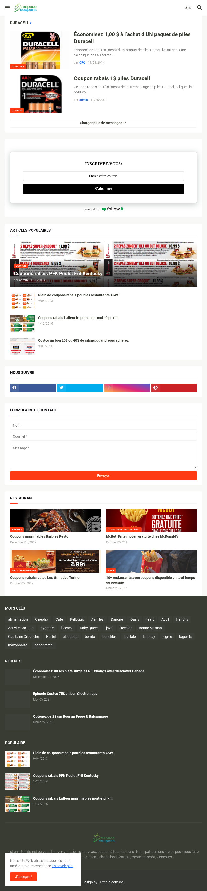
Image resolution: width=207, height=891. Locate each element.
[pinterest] (174, 388)
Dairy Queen (89, 628)
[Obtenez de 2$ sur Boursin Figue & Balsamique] (17, 722)
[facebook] (33, 388)
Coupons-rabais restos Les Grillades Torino (45, 578)
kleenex (66, 628)
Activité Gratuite (20, 628)
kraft (150, 619)
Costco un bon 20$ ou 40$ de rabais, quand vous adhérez (83, 340)
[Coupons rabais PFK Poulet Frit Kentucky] (17, 781)
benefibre (109, 636)
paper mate (44, 645)
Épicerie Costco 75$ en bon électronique (65, 694)
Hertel (51, 636)
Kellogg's (77, 619)
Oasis (134, 619)
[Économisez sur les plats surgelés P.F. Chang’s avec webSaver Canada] (17, 677)
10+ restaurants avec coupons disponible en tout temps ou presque (150, 580)
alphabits (70, 636)
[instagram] (127, 388)
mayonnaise (17, 645)
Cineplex (41, 619)
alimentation (18, 619)
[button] (7, 8)
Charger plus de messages (101, 123)
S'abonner (103, 188)
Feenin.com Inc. (112, 882)
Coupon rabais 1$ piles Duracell (112, 78)
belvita (90, 636)
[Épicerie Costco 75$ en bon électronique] (17, 699)
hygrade (47, 628)
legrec (167, 636)
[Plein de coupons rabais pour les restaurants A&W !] (22, 301)
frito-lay (149, 636)
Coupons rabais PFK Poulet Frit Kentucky (66, 776)
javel (109, 628)
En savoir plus (62, 866)
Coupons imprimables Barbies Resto (39, 536)
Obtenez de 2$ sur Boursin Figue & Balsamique (70, 716)
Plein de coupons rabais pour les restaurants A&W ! (79, 295)
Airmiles (97, 619)
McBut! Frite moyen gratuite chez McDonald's (142, 536)
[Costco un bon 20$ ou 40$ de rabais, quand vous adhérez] (22, 346)
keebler (126, 628)
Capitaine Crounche (23, 636)
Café (59, 619)
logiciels (185, 636)
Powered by (91, 209)
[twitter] (80, 388)
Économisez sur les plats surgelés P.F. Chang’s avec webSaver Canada (88, 671)
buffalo (130, 636)
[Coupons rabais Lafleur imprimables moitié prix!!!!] (22, 323)
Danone (117, 619)
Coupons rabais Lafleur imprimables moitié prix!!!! (78, 318)
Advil (165, 619)
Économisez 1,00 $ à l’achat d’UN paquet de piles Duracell (132, 37)
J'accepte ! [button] (23, 877)
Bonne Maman (150, 628)
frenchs (182, 619)
